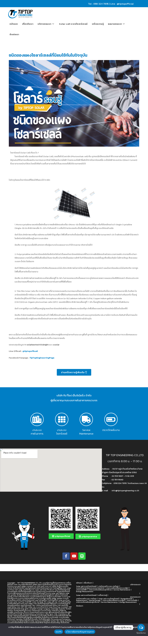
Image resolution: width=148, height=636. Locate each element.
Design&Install (126, 598)
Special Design (95, 600)
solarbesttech (33, 344)
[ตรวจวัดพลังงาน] (111, 419)
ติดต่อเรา (79, 606)
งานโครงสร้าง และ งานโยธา (108, 586)
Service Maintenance (86, 432)
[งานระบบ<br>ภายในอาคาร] (37, 419)
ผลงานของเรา (135, 597)
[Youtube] (74, 556)
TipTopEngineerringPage (41, 357)
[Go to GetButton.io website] (141, 633)
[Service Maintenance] (86, 419)
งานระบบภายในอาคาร (37, 432)
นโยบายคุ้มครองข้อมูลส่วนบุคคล (80, 632)
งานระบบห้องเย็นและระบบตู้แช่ (117, 588)
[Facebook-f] (66, 556)
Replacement (81, 600)
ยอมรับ (59, 632)
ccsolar (56, 344)
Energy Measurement (84, 591)
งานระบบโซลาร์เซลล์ (61, 432)
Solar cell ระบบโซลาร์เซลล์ (86, 586)
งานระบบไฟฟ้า (81, 589)
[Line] (82, 556)
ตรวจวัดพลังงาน (111, 430)
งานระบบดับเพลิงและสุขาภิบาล (100, 589)
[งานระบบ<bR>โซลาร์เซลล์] (61, 419)
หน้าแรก (79, 583)
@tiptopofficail (31, 351)
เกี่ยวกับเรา (88, 583)
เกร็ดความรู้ (102, 595)
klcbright (44, 344)
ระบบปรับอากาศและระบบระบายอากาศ (90, 588)
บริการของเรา (135, 584)
